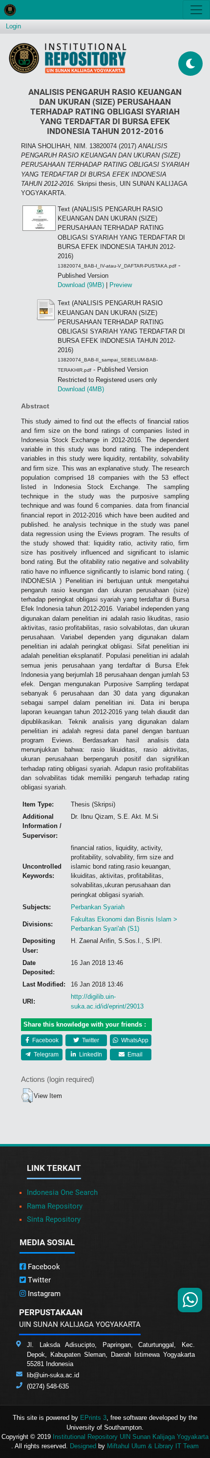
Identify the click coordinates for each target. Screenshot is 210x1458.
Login (13, 26)
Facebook (45, 1040)
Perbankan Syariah (98, 907)
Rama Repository (55, 1206)
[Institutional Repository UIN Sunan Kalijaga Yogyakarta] (67, 58)
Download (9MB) (81, 285)
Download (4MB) (81, 389)
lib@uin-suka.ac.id (53, 1375)
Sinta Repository (54, 1219)
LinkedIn (90, 1054)
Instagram (43, 1293)
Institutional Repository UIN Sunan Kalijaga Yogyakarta (131, 1436)
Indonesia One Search (62, 1192)
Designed (83, 1446)
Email (134, 1054)
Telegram (45, 1054)
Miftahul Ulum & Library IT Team (153, 1446)
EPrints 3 (93, 1417)
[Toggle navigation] (196, 10)
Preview (120, 285)
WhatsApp (134, 1040)
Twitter (90, 1040)
